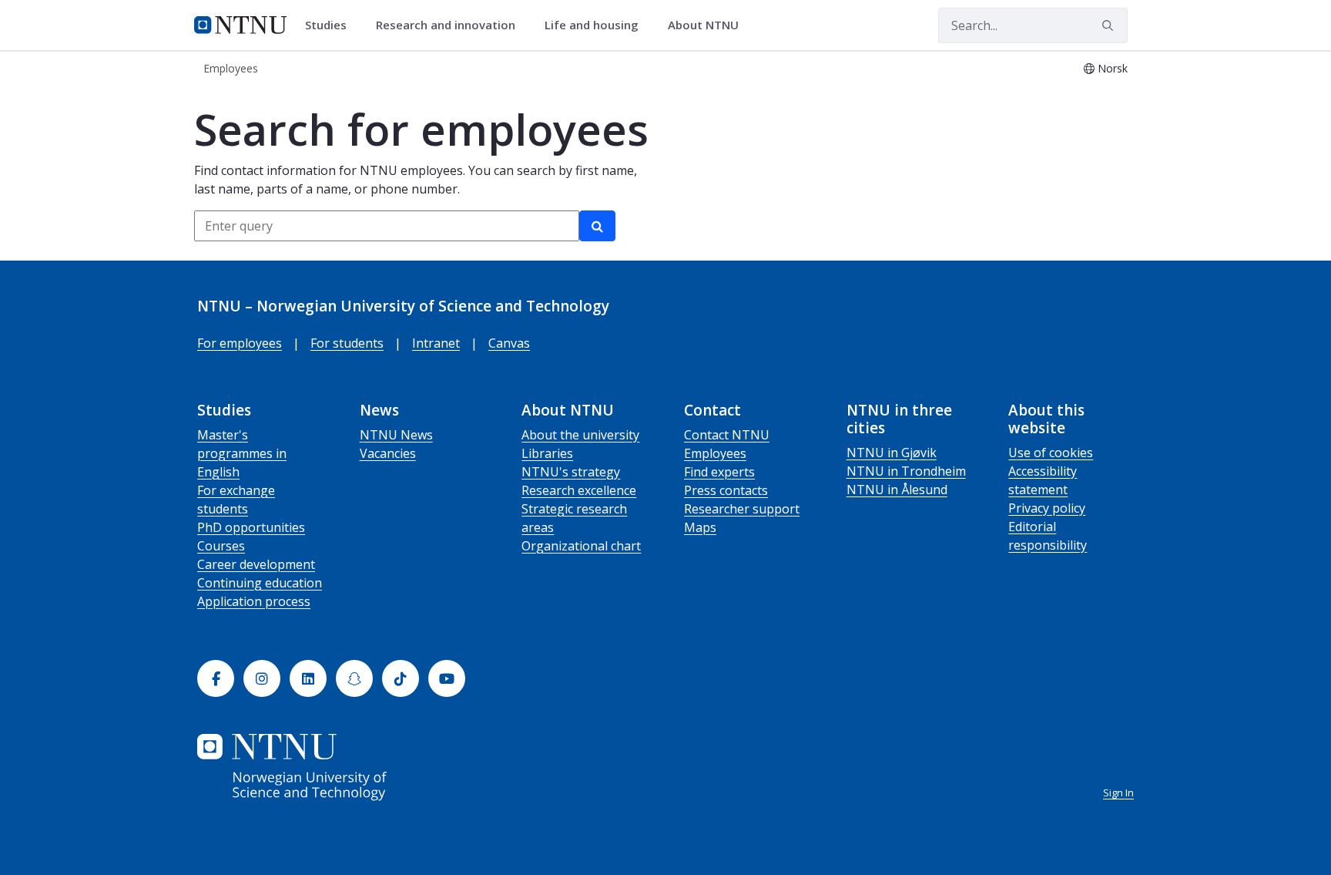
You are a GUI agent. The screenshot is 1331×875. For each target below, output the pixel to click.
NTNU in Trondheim (906, 471)
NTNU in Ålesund (897, 489)
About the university (580, 434)
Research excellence (578, 490)
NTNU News (396, 434)
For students (347, 343)
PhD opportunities (251, 527)
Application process (253, 601)
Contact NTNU (726, 434)
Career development (256, 564)
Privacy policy (1046, 508)
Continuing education (259, 582)
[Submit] (1110, 25)
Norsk (1113, 68)
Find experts (719, 471)
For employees (239, 343)
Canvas (509, 343)
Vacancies (388, 453)
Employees (715, 453)
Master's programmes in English (242, 453)
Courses (221, 545)
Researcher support (742, 508)
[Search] (597, 225)
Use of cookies (1050, 452)
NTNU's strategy (570, 471)
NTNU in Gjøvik (892, 452)
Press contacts (726, 490)
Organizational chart (581, 545)
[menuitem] (331, 25)
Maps (700, 527)
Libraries (547, 453)
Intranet (436, 343)
